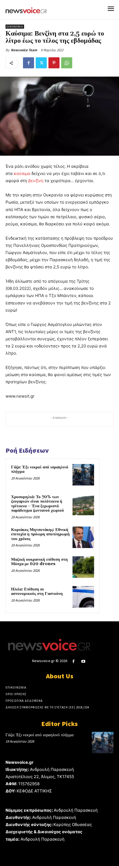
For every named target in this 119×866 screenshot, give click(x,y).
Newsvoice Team (24, 50)
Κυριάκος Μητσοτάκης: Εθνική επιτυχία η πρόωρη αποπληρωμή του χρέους (40, 534)
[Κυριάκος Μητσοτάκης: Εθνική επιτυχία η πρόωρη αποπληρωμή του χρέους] (83, 537)
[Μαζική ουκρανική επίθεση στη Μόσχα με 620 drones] (83, 567)
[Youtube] (83, 661)
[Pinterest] (54, 62)
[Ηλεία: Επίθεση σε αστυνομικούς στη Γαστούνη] (83, 597)
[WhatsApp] (66, 62)
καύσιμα (22, 173)
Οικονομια (15, 26)
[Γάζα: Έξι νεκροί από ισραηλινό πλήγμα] (83, 474)
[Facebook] (28, 62)
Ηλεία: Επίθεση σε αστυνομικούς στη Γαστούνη (37, 592)
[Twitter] (41, 62)
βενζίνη (35, 180)
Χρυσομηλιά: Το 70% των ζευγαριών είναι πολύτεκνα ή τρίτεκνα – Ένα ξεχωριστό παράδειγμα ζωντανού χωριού (37, 503)
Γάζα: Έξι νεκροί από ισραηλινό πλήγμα (39, 469)
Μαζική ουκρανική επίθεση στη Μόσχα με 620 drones (39, 562)
